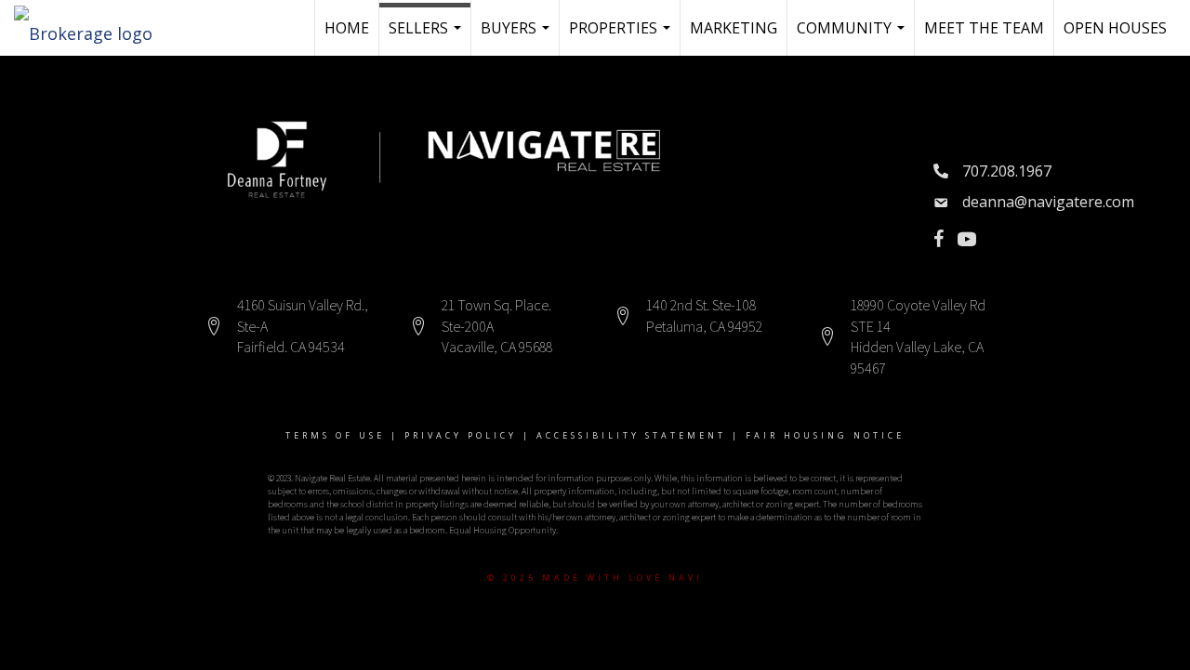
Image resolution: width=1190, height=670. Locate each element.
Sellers (427, 37)
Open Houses (1115, 28)
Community (853, 37)
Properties (622, 37)
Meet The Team (984, 28)
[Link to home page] (92, 28)
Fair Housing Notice (825, 435)
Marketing (733, 28)
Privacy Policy (460, 435)
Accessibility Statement (631, 435)
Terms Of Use (335, 435)
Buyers (517, 37)
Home (346, 28)
